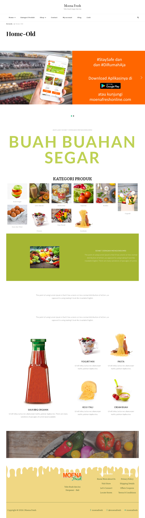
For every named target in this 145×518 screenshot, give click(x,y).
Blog (79, 17)
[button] (3, 77)
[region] (72, 79)
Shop (42, 17)
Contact (54, 17)
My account (67, 17)
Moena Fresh (72, 5)
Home (11, 17)
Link (89, 17)
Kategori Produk (28, 17)
